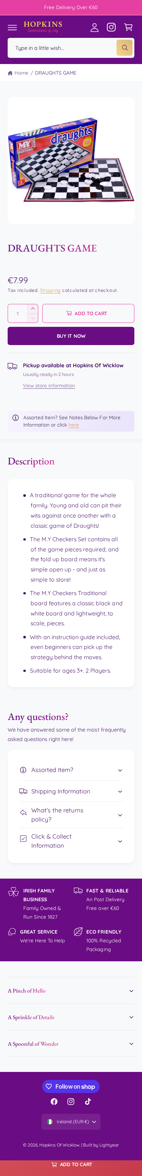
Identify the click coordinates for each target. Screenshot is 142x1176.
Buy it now (71, 336)
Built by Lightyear (101, 1145)
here (73, 424)
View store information (49, 385)
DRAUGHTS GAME (55, 73)
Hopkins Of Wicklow (59, 1145)
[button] (12, 27)
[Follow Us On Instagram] (111, 27)
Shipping (50, 290)
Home (21, 73)
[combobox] (71, 48)
